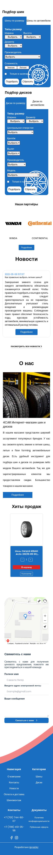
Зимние (11, 67)
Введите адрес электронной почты (22, 685)
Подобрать (12, 81)
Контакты (14, 782)
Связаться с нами (24, 720)
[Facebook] (11, 837)
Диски (39, 782)
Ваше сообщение (14, 698)
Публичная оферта (39, 827)
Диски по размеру (15, 103)
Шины (39, 776)
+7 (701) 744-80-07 (14, 819)
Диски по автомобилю (37, 103)
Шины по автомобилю (38, 20)
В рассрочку (26, 573)
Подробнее (26, 247)
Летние (23, 67)
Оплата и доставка (14, 794)
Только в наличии (19, 74)
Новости (14, 788)
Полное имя (11, 674)
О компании (14, 776)
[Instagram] (16, 837)
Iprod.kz (33, 847)
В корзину (26, 567)
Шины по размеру (14, 20)
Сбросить (28, 81)
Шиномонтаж (14, 800)
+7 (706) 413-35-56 (14, 828)
